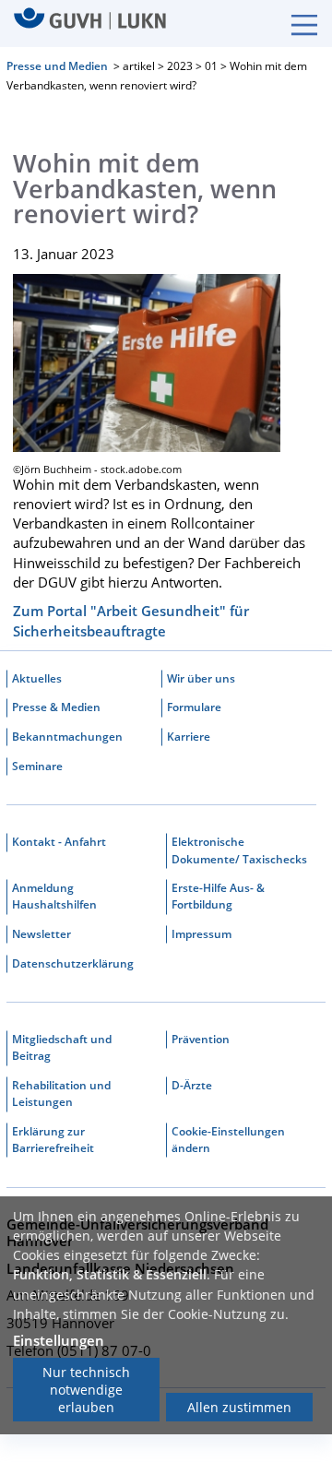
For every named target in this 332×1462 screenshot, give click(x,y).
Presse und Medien (57, 66)
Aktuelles (37, 678)
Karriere (188, 736)
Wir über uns (201, 678)
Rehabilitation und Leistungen (61, 1093)
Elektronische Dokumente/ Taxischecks (239, 850)
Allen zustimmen (239, 1407)
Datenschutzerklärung (73, 963)
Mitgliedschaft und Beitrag (62, 1047)
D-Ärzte (192, 1085)
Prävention (201, 1039)
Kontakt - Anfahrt (59, 842)
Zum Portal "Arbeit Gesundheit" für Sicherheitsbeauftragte (131, 620)
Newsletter (41, 934)
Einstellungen (58, 1340)
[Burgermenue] (295, 24)
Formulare (194, 707)
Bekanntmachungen (67, 736)
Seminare (37, 766)
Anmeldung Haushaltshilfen (54, 896)
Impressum (201, 934)
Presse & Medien (56, 707)
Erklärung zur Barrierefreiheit (53, 1139)
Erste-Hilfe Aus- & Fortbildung (218, 896)
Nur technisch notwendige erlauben (86, 1389)
